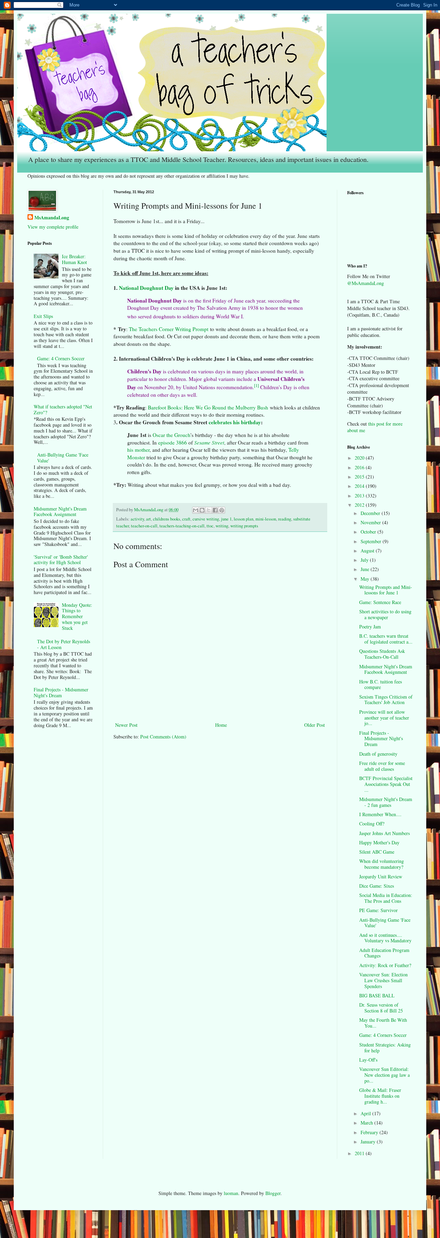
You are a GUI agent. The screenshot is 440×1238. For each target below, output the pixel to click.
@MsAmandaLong (365, 283)
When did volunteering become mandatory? (381, 864)
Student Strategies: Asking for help (385, 1047)
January (369, 1141)
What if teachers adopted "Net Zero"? (63, 409)
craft (186, 519)
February (370, 1132)
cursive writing (205, 519)
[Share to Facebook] (215, 510)
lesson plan (243, 519)
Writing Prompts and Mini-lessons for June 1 (385, 590)
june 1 (226, 519)
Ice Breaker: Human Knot (74, 259)
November (371, 522)
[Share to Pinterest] (221, 510)
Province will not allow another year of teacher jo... (384, 718)
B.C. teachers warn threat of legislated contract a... (385, 639)
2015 (360, 476)
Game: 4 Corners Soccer (61, 358)
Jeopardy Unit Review (380, 876)
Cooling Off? (371, 823)
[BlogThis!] (202, 510)
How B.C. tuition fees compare (380, 684)
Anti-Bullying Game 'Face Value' (62, 457)
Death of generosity (378, 754)
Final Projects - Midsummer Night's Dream (61, 692)
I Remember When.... (380, 814)
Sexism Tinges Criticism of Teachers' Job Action (385, 699)
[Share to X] (208, 510)
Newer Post (126, 725)
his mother (138, 449)
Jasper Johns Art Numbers (384, 833)
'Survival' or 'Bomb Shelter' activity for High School (61, 560)
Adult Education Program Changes (384, 953)
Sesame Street (209, 442)
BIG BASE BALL (377, 995)
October (369, 531)
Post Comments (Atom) (163, 736)
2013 (360, 495)
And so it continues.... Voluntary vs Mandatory (385, 938)
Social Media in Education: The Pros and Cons (385, 898)
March (367, 1122)
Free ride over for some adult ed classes (382, 766)
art (148, 519)
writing (222, 526)
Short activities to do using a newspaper (385, 614)
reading (284, 519)
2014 (360, 486)
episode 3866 (172, 442)
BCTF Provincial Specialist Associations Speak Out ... (385, 784)
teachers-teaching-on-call (182, 526)
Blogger (272, 1193)
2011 (360, 1153)
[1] (256, 385)
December (371, 513)
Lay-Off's (368, 1059)
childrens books (166, 519)
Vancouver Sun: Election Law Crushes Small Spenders (383, 980)
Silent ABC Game (376, 851)
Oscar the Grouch (171, 434)
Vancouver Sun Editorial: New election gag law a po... (384, 1075)
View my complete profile (53, 226)
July (365, 560)
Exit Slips (43, 316)
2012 (360, 505)
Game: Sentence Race (380, 602)
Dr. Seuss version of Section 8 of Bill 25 (381, 1007)
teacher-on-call (144, 526)
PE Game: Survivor (378, 910)
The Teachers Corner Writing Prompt (168, 329)
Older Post (314, 725)
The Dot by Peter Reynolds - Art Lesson (63, 644)
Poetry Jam (370, 626)
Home (221, 725)
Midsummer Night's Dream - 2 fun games (385, 802)
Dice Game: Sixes (376, 886)
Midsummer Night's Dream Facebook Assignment (60, 511)
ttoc (210, 526)
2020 (360, 457)
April (366, 1113)
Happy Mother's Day (379, 842)
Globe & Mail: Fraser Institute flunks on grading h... (380, 1096)
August (368, 550)
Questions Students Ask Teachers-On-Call (382, 654)
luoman (231, 1193)
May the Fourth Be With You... (383, 1023)
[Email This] (195, 510)
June (366, 569)
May (366, 579)
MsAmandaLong (51, 217)
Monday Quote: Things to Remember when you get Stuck (77, 616)
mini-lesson (265, 519)
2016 (360, 467)
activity (137, 519)
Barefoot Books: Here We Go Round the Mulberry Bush (208, 407)
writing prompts (244, 526)
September (372, 541)
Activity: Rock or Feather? (385, 965)
